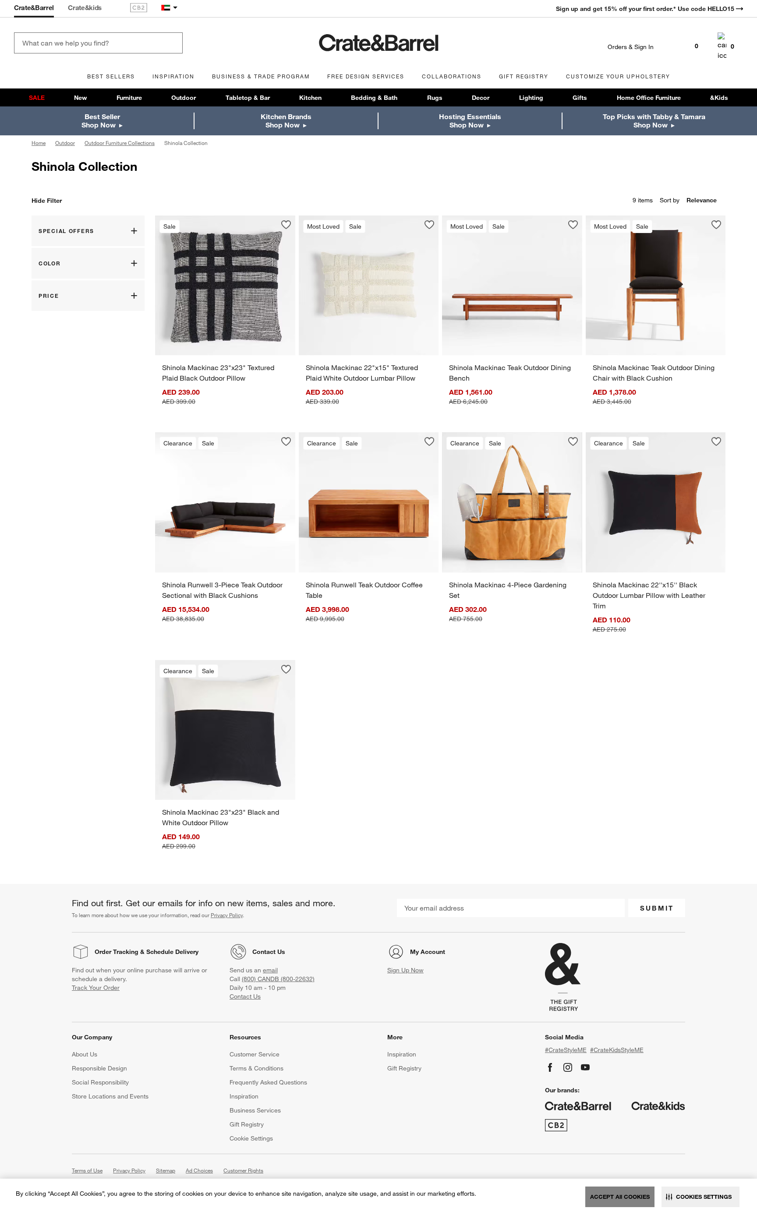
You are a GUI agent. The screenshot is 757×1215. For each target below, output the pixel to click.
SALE (37, 98)
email (270, 970)
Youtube (585, 1067)
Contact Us (268, 952)
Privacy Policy (227, 914)
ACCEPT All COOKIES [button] (620, 1196)
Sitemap (165, 1170)
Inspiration (244, 1096)
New (80, 98)
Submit (657, 908)
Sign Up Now (405, 970)
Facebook (550, 1067)
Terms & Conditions (256, 1068)
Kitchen (310, 98)
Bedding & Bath (374, 98)
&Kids (719, 98)
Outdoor (183, 98)
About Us (84, 1054)
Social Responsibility (100, 1082)
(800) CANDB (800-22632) (278, 979)
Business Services (255, 1110)
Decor (480, 98)
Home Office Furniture (649, 98)
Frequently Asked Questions (268, 1082)
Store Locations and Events (110, 1096)
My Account (427, 952)
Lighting (531, 98)
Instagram (567, 1067)
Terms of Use (87, 1170)
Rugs (434, 98)
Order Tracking (116, 952)
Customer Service (254, 1054)
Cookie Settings (251, 1138)
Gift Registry (247, 1124)
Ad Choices (199, 1170)
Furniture (129, 98)
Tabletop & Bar (248, 98)
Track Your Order (96, 988)
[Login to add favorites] (286, 225)
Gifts (580, 98)
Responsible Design (99, 1068)
